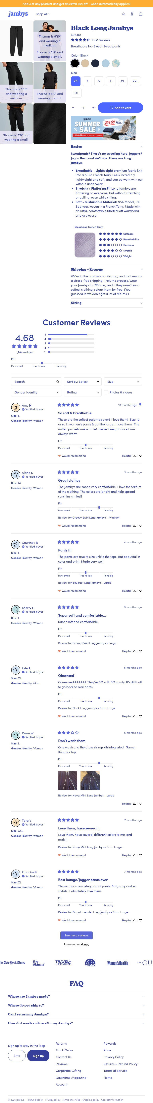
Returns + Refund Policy (120, 1064)
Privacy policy (52, 1099)
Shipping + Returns (87, 269)
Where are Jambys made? (29, 996)
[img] (32, 409)
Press (107, 1050)
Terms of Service (115, 1070)
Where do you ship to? (26, 1005)
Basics (76, 146)
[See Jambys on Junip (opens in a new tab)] (85, 944)
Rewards (110, 1043)
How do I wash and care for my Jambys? (40, 1023)
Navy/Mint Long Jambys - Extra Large (97, 847)
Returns (61, 1043)
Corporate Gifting (68, 1070)
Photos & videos (121, 392)
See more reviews (76, 935)
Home (108, 1077)
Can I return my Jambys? (28, 1014)
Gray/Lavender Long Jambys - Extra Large (100, 912)
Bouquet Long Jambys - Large (92, 582)
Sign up (38, 1055)
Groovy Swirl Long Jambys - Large (94, 643)
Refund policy (35, 1099)
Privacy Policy (114, 1057)
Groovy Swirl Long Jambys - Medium (96, 517)
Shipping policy (90, 1099)
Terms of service (71, 1099)
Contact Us (64, 1057)
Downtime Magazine (71, 1077)
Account (61, 1084)
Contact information (112, 1099)
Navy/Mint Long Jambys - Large (93, 795)
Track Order (64, 1050)
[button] (69, 334)
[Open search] (123, 14)
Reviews (62, 1064)
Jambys (20, 1099)
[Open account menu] (132, 14)
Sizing (76, 303)
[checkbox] (123, 392)
